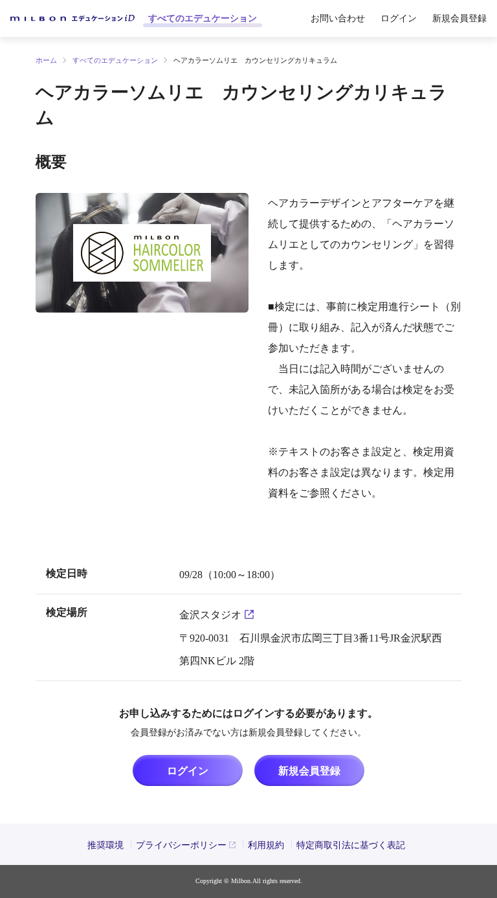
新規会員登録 (309, 770)
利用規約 (266, 845)
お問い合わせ (338, 18)
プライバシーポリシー (181, 845)
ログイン (399, 18)
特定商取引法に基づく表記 (350, 845)
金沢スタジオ (210, 614)
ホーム (46, 60)
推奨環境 (105, 845)
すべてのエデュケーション (202, 18)
